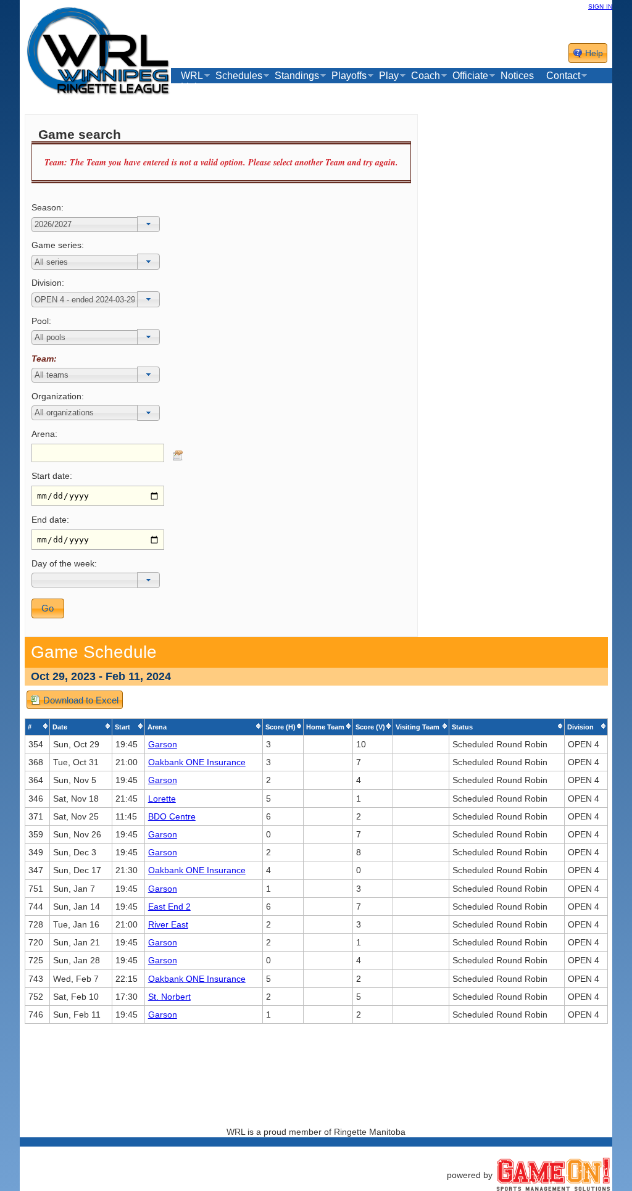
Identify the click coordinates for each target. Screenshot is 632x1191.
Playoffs (349, 75)
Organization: (57, 396)
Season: (47, 207)
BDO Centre (172, 816)
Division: (47, 283)
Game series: (57, 245)
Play (389, 75)
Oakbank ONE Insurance (197, 762)
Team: (44, 358)
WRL (192, 75)
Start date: (51, 476)
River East (168, 924)
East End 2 (169, 906)
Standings (297, 75)
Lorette (162, 798)
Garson (162, 744)
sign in (600, 5)
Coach (425, 75)
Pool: (41, 321)
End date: (50, 520)
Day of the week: (64, 563)
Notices (517, 75)
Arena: (44, 434)
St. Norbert (169, 997)
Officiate (470, 75)
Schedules (238, 75)
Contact (563, 75)
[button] (148, 224)
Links (192, 87)
